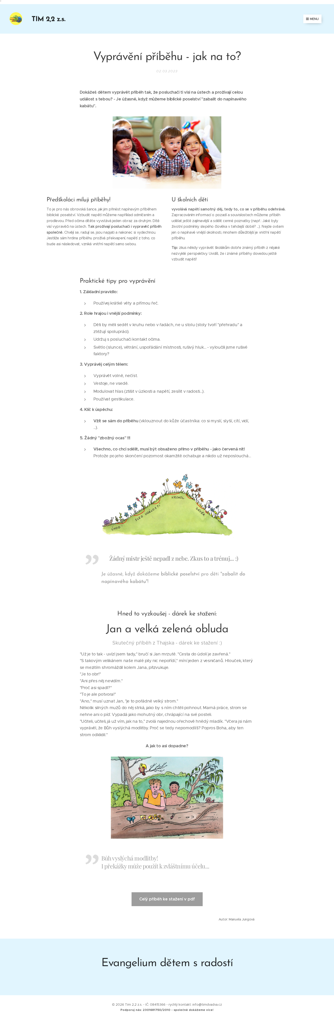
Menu (314, 19)
